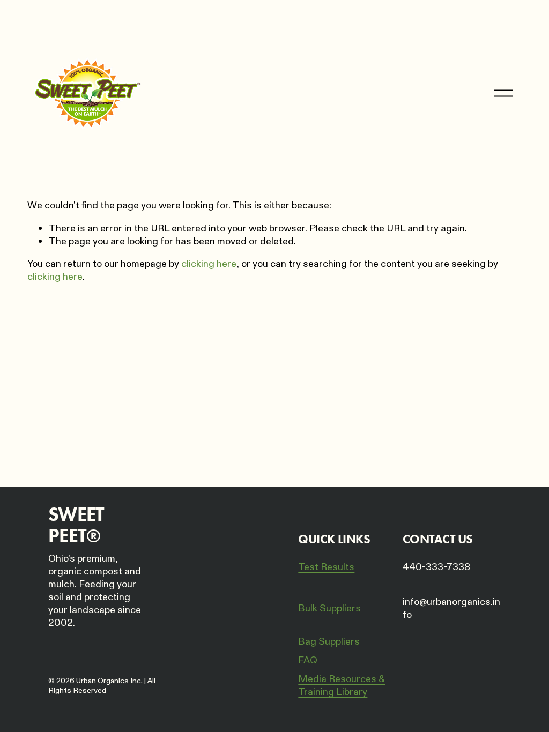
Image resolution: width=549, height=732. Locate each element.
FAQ (307, 660)
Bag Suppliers (329, 642)
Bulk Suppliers (329, 608)
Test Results (326, 567)
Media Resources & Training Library (341, 686)
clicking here (208, 264)
